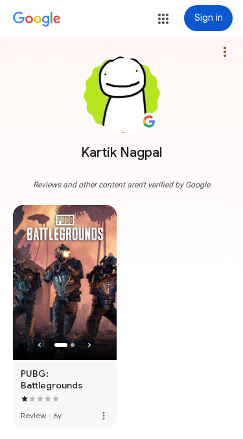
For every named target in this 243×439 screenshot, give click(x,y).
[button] (163, 19)
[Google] (37, 19)
